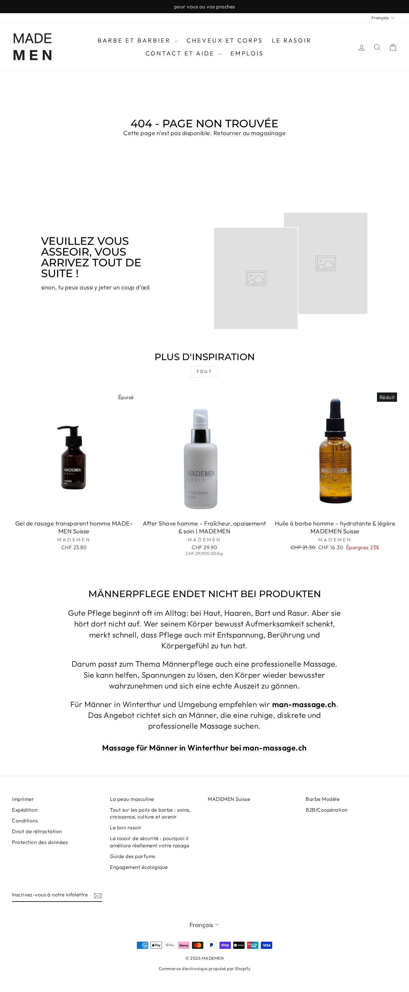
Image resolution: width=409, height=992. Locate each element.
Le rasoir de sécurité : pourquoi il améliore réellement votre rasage (149, 841)
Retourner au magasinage (249, 133)
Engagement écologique (139, 867)
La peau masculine (132, 799)
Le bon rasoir (126, 827)
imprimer (23, 799)
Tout (204, 371)
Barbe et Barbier (135, 40)
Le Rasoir (292, 40)
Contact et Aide (181, 53)
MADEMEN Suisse (229, 799)
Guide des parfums (132, 856)
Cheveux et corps (225, 40)
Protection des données (40, 842)
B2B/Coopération (327, 810)
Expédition (24, 810)
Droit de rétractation (37, 831)
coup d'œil (135, 287)
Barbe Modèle (323, 799)
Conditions (25, 820)
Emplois (247, 53)
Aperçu (74, 509)
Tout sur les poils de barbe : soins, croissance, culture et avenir (150, 813)
